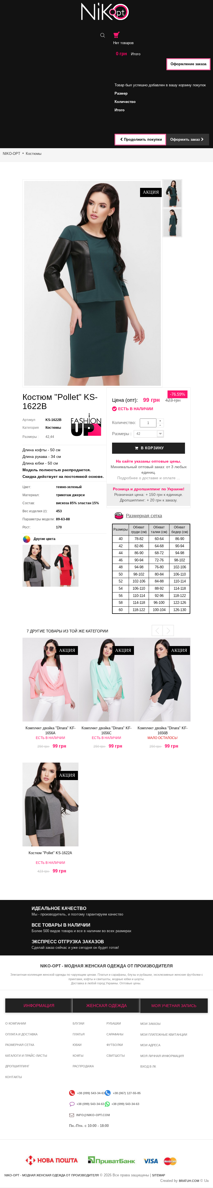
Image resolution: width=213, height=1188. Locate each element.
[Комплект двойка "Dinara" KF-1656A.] (50, 680)
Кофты (78, 1055)
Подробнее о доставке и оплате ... (148, 478)
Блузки (78, 1023)
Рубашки (113, 1023)
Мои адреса (150, 1045)
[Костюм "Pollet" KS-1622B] (172, 193)
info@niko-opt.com (93, 1115)
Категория (30, 428)
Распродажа (83, 1066)
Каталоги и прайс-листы (26, 1055)
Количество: (125, 422)
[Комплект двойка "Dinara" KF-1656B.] (163, 680)
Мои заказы (150, 1023)
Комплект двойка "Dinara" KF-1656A (50, 729)
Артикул (28, 420)
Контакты (13, 1077)
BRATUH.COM (189, 1180)
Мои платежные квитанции (163, 1034)
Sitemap (158, 1175)
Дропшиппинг (17, 1066)
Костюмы (33, 154)
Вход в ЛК (148, 1066)
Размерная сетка (144, 515)
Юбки (77, 1044)
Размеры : (31, 437)
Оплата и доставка (21, 1034)
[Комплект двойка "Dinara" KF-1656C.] (106, 680)
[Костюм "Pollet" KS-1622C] (64, 565)
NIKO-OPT (11, 154)
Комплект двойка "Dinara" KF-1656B (162, 729)
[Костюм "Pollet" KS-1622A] (36, 565)
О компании (15, 1023)
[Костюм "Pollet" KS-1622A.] (50, 804)
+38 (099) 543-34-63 (91, 1093)
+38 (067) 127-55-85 (127, 1093)
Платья (79, 1034)
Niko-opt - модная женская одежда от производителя (51, 1175)
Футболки (114, 1044)
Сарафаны (114, 1034)
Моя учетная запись (173, 1005)
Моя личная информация (162, 1056)
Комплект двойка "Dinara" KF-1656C (106, 729)
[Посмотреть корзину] (116, 34)
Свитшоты (115, 1055)
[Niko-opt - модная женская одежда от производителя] (106, 11)
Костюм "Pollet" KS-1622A (50, 853)
